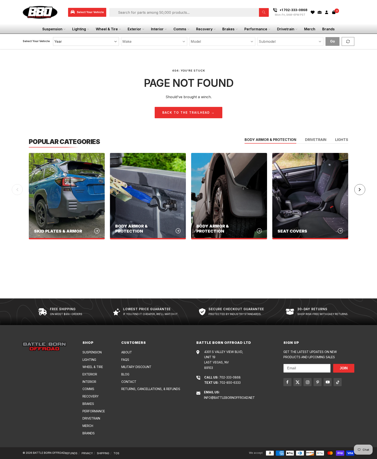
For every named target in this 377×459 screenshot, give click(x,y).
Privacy (87, 453)
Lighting (79, 29)
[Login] (327, 12)
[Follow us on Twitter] (297, 382)
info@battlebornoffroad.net (229, 397)
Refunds (71, 453)
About (126, 352)
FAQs (125, 359)
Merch (309, 29)
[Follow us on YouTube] (328, 382)
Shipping (103, 453)
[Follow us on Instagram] (307, 382)
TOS (116, 453)
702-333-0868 (230, 377)
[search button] (264, 12)
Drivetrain (285, 29)
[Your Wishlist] (313, 12)
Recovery (204, 29)
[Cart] (334, 12)
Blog (125, 374)
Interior (157, 29)
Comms (179, 29)
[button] (320, 12)
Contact (128, 382)
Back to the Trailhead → (188, 112)
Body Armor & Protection (270, 140)
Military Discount (136, 367)
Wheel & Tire (107, 29)
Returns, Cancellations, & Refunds (150, 389)
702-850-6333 (230, 382)
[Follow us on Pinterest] (318, 382)
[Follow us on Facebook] (287, 382)
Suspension (52, 29)
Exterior (134, 29)
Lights (341, 140)
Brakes (228, 29)
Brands (328, 29)
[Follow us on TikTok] (338, 382)
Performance (255, 29)
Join (344, 368)
